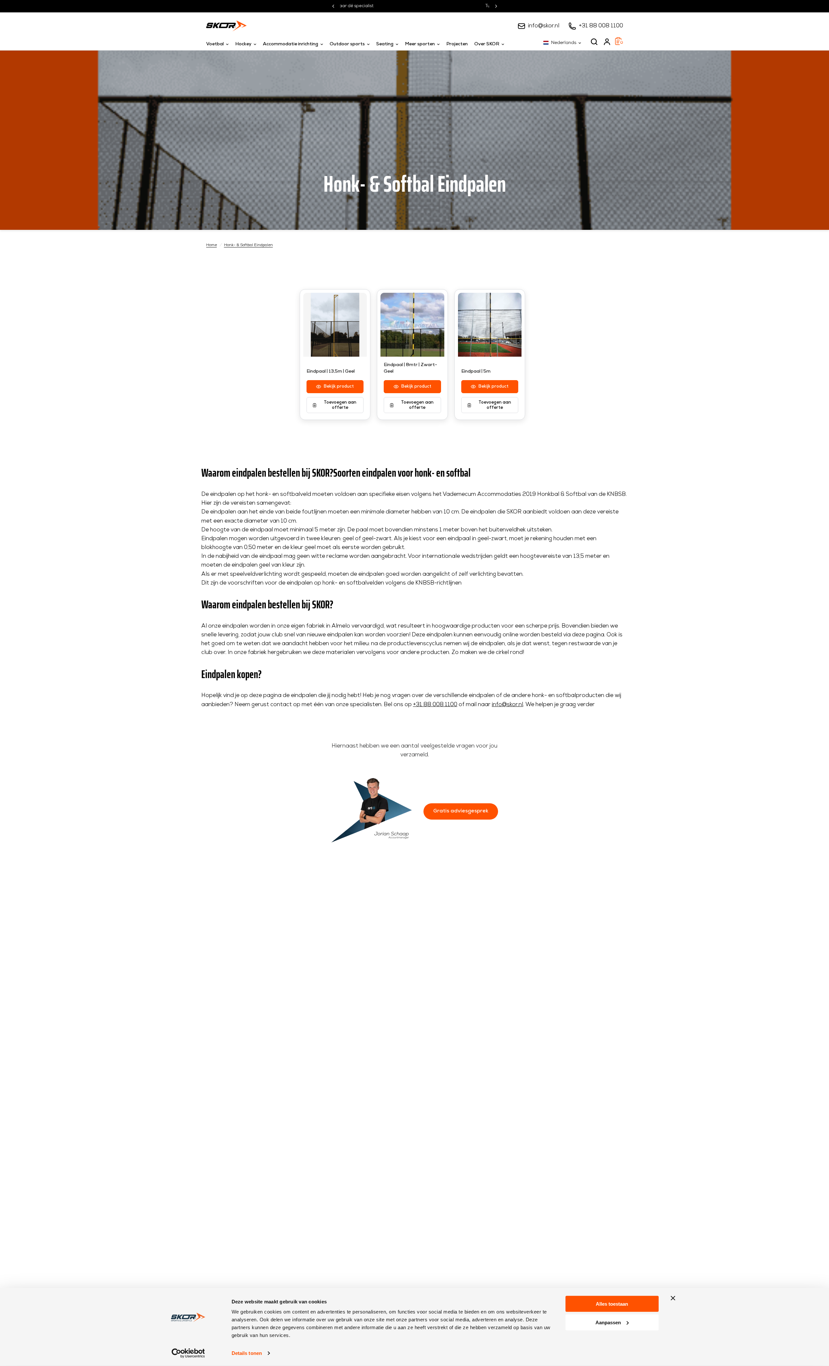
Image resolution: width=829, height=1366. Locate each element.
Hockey (243, 44)
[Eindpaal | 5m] (490, 325)
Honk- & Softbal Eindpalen (248, 245)
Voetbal (215, 44)
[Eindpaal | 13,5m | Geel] (335, 325)
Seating (384, 44)
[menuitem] (219, 44)
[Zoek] (594, 41)
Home (211, 245)
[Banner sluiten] (673, 1298)
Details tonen (247, 1353)
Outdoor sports (347, 44)
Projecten (457, 44)
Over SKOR (486, 44)
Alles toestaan (612, 1304)
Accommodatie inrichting (290, 44)
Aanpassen (608, 1322)
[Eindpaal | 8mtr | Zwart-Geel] (412, 325)
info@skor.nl (543, 26)
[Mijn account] (607, 41)
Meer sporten (420, 44)
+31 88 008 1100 (601, 26)
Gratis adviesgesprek (460, 811)
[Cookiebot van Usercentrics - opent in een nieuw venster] (188, 1353)
